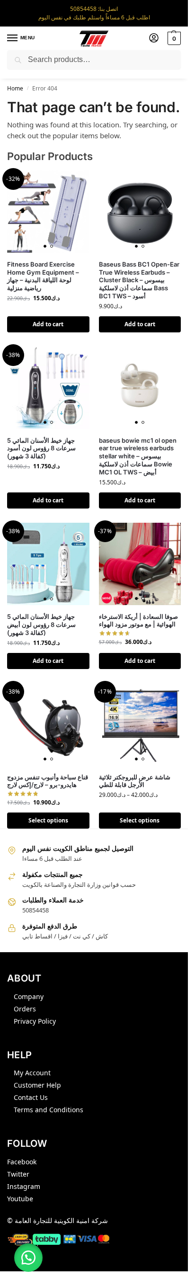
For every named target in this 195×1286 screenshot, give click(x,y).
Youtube (20, 1198)
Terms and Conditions (48, 1109)
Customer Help (37, 1085)
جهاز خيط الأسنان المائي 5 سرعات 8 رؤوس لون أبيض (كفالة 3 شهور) (41, 624)
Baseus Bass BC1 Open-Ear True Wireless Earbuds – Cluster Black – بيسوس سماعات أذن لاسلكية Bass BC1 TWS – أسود (139, 280)
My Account (32, 1072)
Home (15, 88)
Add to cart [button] (48, 324)
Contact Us (31, 1097)
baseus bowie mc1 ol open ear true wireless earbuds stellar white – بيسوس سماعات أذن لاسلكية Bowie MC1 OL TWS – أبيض (138, 456)
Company (29, 996)
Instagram (23, 1186)
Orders (25, 1008)
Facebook (21, 1161)
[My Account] (154, 38)
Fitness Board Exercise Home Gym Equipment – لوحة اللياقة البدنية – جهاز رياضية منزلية (43, 276)
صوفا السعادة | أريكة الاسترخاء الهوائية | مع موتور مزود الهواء (138, 620)
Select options (48, 820)
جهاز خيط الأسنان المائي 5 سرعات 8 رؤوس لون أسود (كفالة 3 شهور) (41, 448)
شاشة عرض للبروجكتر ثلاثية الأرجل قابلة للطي (134, 781)
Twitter (18, 1174)
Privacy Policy (35, 1021)
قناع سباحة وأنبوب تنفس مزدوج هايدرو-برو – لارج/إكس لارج (47, 781)
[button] (173, 38)
